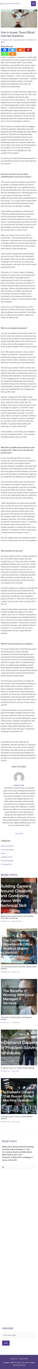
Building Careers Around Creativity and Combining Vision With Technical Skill (17, 917)
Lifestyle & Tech (7, 857)
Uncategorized (19, 40)
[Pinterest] (28, 50)
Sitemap (22, 1365)
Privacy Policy (23, 1359)
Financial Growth (7, 850)
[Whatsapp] (4, 54)
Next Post (19, 833)
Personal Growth (7, 861)
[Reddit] (20, 50)
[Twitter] (12, 50)
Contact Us (13, 1359)
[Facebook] (4, 50)
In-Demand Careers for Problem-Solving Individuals (18, 1068)
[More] (12, 54)
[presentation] (19, 896)
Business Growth (7, 846)
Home (3, 853)
